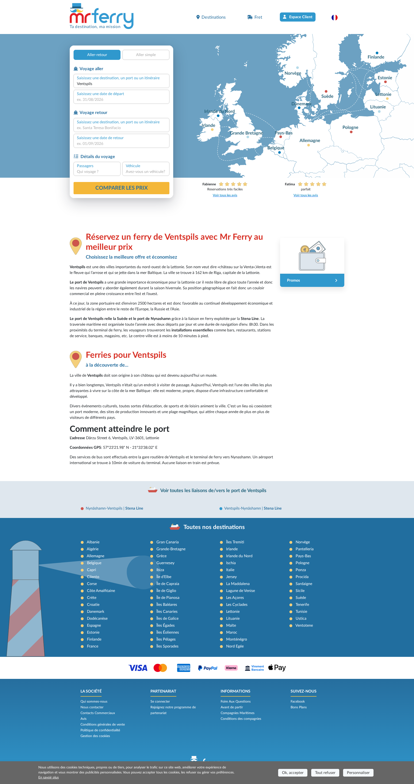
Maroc (231, 632)
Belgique (94, 563)
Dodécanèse (97, 618)
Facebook (298, 701)
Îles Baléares (166, 605)
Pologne (302, 563)
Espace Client (300, 17)
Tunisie (301, 612)
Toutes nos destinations (214, 527)
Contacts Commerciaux (97, 713)
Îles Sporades (167, 646)
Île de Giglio (166, 591)
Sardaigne (304, 584)
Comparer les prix (121, 188)
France (92, 646)
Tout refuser (325, 773)
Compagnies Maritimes (237, 713)
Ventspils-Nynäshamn (243, 508)
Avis (83, 719)
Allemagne (95, 556)
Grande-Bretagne (170, 549)
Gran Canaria (167, 542)
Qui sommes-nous (93, 701)
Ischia (231, 563)
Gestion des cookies (95, 736)
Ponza (301, 570)
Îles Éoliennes (167, 632)
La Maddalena (238, 584)
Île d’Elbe (163, 577)
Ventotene (304, 625)
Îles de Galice (167, 618)
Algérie (92, 549)
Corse (92, 584)
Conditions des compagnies (241, 719)
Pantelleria (305, 549)
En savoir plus (48, 777)
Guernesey (165, 563)
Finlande (94, 639)
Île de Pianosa (167, 598)
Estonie (93, 632)
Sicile (300, 591)
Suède (301, 598)
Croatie (93, 605)
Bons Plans (299, 707)
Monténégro (236, 639)
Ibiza (160, 570)
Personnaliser (358, 773)
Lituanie (233, 618)
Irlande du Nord (239, 556)
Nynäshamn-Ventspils (104, 508)
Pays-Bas (303, 556)
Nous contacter (92, 707)
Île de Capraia (167, 584)
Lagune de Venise (240, 591)
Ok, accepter (293, 773)
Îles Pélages (166, 639)
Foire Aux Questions (236, 701)
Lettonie (233, 612)
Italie (230, 570)
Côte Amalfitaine (101, 591)
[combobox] (121, 84)
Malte (231, 625)
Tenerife (302, 605)
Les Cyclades (236, 605)
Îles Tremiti (235, 542)
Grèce (161, 556)
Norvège (303, 542)
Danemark (95, 612)
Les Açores (235, 598)
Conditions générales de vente (102, 724)
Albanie (93, 542)
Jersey (231, 577)
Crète (91, 598)
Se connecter (160, 701)
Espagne (94, 625)
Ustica (301, 618)
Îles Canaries (167, 612)
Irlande (232, 549)
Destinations (213, 17)
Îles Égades (165, 625)
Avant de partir (232, 707)
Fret (258, 17)
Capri (91, 570)
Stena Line (134, 508)
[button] (337, 17)
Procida (302, 577)
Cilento (93, 577)
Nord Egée (235, 646)
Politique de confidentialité (100, 730)
